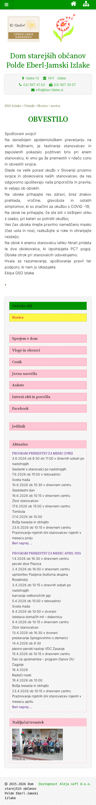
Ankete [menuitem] (18, 385)
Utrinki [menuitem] (29, 105)
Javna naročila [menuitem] (24, 373)
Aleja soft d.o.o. (75, 784)
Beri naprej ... (22, 543)
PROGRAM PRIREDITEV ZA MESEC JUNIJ (42, 453)
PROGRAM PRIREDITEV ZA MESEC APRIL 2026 (46, 553)
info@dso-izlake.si (49, 90)
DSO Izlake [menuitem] (13, 105)
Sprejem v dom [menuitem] (25, 338)
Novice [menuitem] (43, 105)
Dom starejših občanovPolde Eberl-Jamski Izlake (48, 60)
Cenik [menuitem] (17, 361)
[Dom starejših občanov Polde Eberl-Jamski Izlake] (72, 30)
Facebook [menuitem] (20, 408)
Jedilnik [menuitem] (18, 426)
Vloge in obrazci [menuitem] (26, 350)
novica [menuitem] (55, 105)
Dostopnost (48, 784)
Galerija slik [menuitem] (22, 305)
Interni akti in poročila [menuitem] (31, 396)
